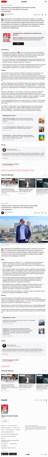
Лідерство (20, 193)
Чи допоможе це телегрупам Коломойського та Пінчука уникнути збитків (18, 127)
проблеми (30, 94)
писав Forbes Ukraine (30, 300)
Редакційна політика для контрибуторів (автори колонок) (10, 441)
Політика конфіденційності (7, 431)
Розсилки (18, 429)
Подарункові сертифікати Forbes (8, 447)
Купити (18, 43)
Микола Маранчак (8, 212)
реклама (18, 170)
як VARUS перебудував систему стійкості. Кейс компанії (26, 190)
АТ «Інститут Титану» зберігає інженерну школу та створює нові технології (9, 191)
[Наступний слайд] (45, 175)
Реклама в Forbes (13, 443)
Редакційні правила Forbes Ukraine (8, 436)
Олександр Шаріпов (8, 14)
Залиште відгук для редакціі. (8, 165)
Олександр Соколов (5, 366)
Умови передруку (10, 429)
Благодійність (4, 445)
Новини (2, 5)
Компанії (4, 130)
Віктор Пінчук (4, 170)
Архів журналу (4, 443)
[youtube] (46, 400)
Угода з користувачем (12, 425)
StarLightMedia (26, 170)
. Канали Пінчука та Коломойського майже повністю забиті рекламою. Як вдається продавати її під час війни (18, 120)
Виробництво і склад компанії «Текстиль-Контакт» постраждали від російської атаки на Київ (19, 321)
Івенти (2, 429)
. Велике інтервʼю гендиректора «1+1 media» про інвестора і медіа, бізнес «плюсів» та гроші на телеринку (18, 137)
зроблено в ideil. (43, 454)
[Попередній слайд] (42, 371)
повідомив (4, 254)
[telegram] (43, 400)
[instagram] (41, 400)
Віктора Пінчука (17, 101)
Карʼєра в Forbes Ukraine (6, 427)
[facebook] (38, 400)
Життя (37, 194)
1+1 (36, 86)
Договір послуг (16, 427)
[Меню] (45, 2)
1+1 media (32, 170)
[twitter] (36, 400)
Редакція (3, 438)
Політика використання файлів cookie (9, 434)
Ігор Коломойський (12, 170)
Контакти (3, 425)
